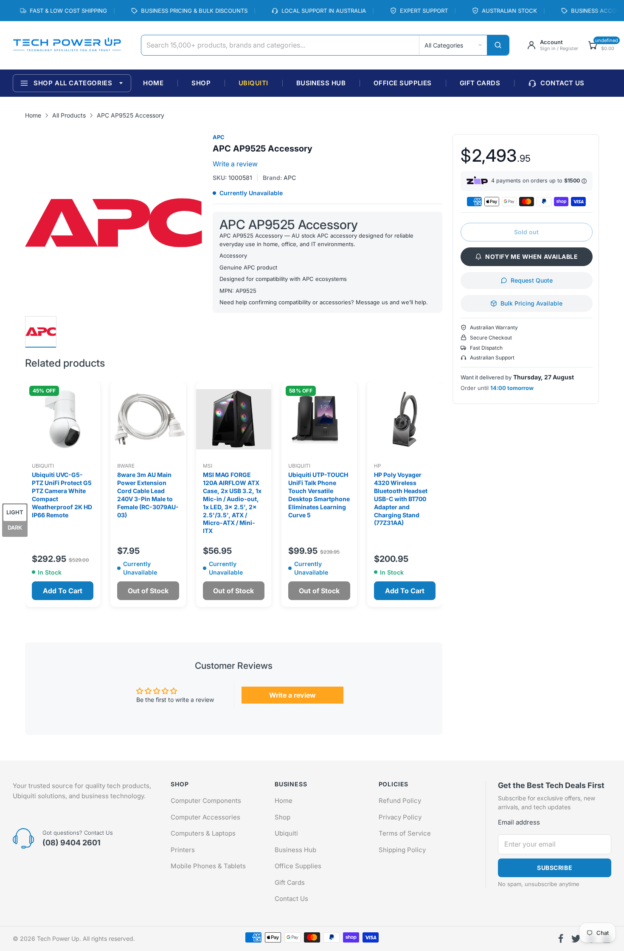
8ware (126, 466)
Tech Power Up (58, 938)
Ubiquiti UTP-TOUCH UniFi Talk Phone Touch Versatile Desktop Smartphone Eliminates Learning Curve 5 (319, 494)
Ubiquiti (43, 466)
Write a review (235, 164)
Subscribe (554, 867)
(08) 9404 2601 (71, 842)
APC (219, 137)
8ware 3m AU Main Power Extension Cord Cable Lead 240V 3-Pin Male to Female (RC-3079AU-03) (148, 494)
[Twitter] (576, 938)
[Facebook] (560, 938)
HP (377, 466)
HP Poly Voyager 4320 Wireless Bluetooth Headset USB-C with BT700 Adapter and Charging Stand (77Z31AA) (400, 498)
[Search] (498, 45)
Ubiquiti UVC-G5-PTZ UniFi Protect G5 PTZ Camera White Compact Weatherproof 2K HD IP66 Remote (62, 494)
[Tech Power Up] (66, 45)
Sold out (526, 232)
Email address (519, 822)
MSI (207, 466)
